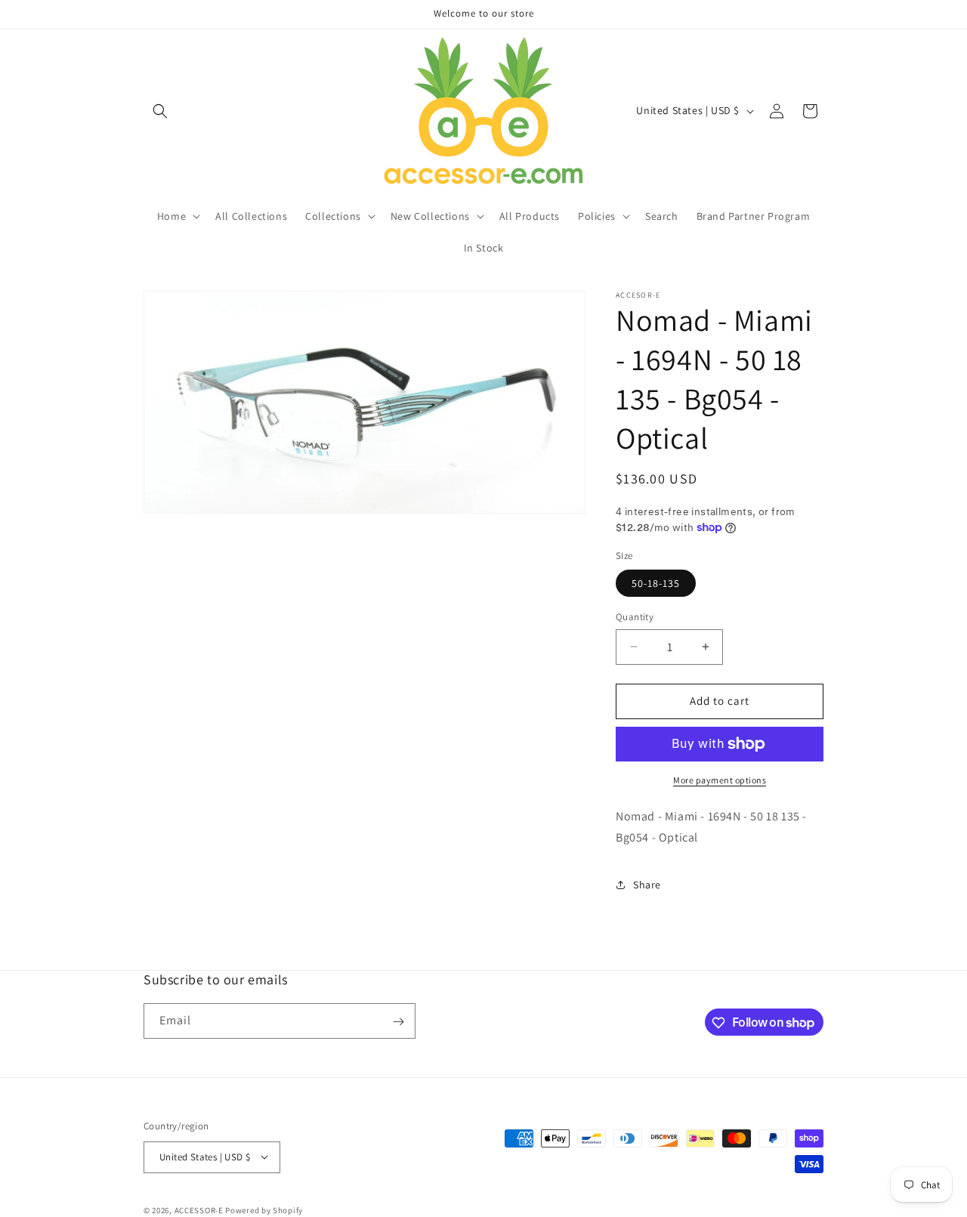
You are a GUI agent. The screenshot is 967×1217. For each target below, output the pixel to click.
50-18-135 (656, 583)
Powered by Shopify (264, 1209)
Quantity (634, 616)
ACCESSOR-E (199, 1209)
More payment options (719, 780)
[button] (160, 111)
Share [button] (647, 884)
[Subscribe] (398, 1021)
